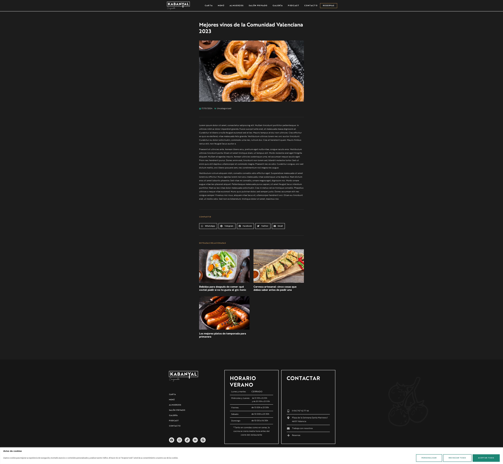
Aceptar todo (486, 458)
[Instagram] (179, 440)
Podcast (293, 6)
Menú (221, 6)
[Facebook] (171, 440)
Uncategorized (224, 109)
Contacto (310, 6)
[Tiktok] (187, 440)
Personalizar (429, 458)
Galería (278, 6)
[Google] (203, 440)
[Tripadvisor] (195, 440)
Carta (209, 6)
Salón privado (258, 6)
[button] (208, 226)
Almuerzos (237, 6)
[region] (251, 455)
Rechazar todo (457, 458)
